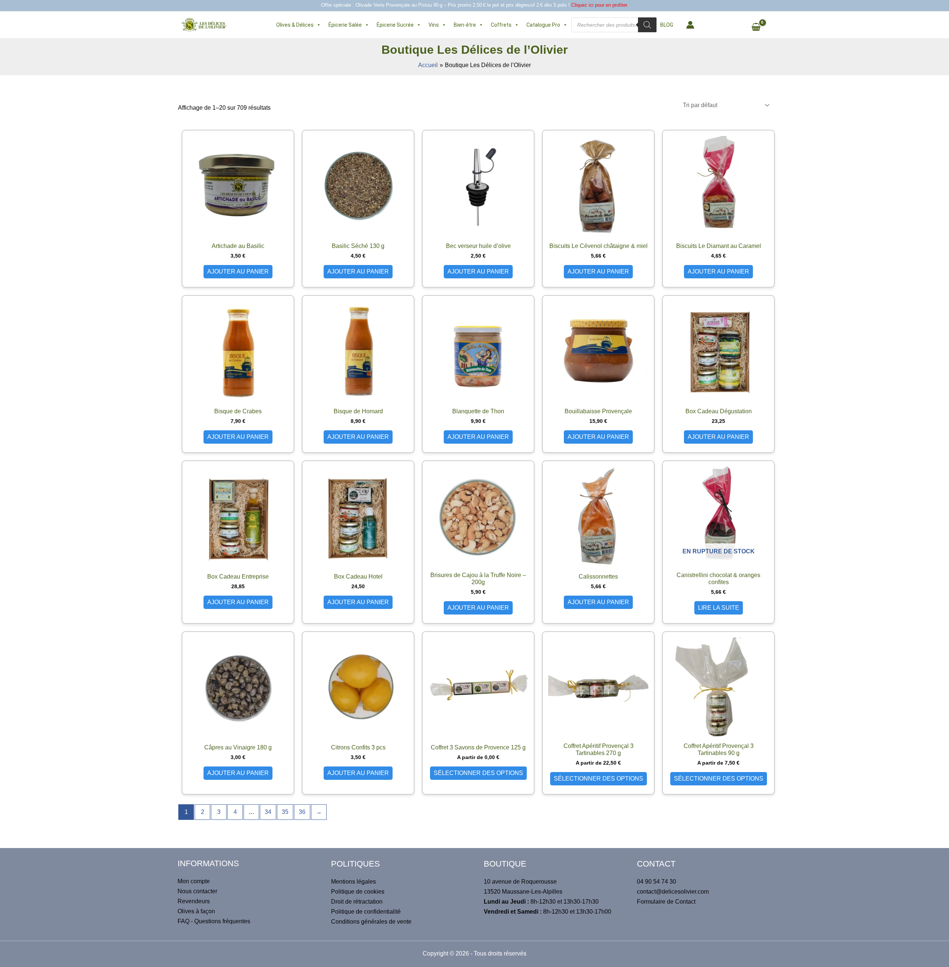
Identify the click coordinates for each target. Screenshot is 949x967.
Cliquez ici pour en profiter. (599, 5)
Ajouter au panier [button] (238, 271)
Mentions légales (353, 881)
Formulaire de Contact (666, 901)
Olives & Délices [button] (295, 25)
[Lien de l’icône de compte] (690, 25)
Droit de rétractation (357, 901)
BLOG (666, 25)
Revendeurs (194, 901)
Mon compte (194, 881)
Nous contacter (197, 891)
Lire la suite (718, 608)
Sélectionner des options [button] (478, 773)
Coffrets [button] (501, 25)
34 (268, 812)
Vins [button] (434, 25)
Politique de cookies (357, 891)
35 (285, 812)
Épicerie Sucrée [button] (395, 25)
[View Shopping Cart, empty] (759, 28)
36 (302, 812)
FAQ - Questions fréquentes (214, 921)
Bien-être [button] (465, 25)
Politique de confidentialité (366, 911)
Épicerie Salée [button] (345, 25)
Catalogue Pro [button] (543, 25)
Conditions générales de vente (371, 921)
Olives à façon (196, 911)
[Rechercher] (647, 24)
